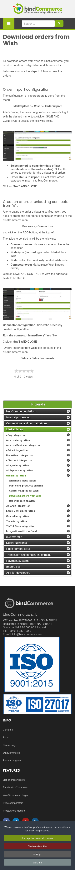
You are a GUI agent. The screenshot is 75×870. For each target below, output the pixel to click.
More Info (37, 862)
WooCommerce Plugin (15, 795)
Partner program (12, 760)
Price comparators (13, 803)
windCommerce (11, 752)
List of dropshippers (14, 779)
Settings (37, 854)
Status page (9, 745)
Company (8, 729)
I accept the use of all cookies (37, 838)
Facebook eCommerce (15, 787)
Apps (6, 737)
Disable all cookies (38, 846)
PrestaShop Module (14, 810)
